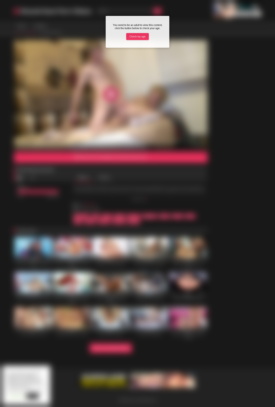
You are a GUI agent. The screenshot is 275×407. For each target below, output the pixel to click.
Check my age (137, 36)
